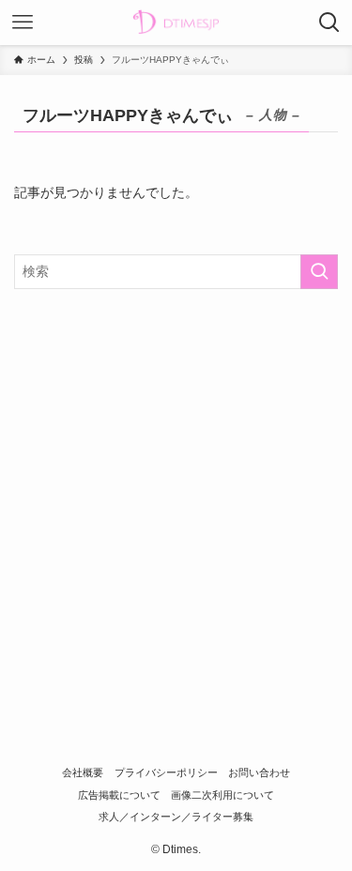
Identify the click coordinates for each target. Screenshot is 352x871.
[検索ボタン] (329, 22)
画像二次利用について (222, 795)
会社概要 (82, 772)
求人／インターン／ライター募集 (176, 816)
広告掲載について (119, 795)
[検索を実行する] (319, 271)
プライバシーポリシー (166, 772)
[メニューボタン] (22, 22)
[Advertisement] (176, 490)
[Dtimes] (175, 22)
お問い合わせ (259, 772)
